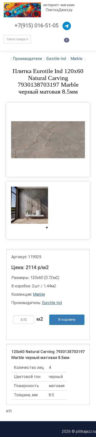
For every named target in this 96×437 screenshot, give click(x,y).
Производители (27, 58)
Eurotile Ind (56, 58)
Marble (76, 58)
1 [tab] (49, 228)
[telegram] (67, 26)
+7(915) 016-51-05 (37, 25)
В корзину (66, 319)
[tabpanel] (29, 206)
